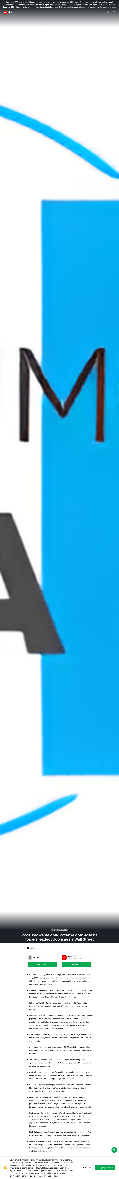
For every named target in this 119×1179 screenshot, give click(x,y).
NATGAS (32, 1085)
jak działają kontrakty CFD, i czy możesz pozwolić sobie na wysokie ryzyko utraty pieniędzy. (78, 7)
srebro (57, 1059)
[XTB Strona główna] (7, 12)
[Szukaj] (108, 12)
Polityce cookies (51, 1176)
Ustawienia (87, 1168)
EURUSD (66, 1047)
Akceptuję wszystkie (105, 1168)
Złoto (31, 1059)
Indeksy (32, 1003)
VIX (60, 1025)
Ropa (31, 1097)
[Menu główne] (114, 12)
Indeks (46, 1025)
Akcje (31, 978)
